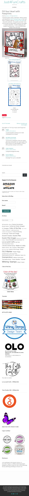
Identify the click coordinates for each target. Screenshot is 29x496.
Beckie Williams (9, 154)
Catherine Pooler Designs (17, 226)
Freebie (3, 240)
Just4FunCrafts (14, 2)
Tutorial (23, 259)
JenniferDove (15, 15)
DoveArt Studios (7, 236)
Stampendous (7, 257)
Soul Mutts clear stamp (19, 20)
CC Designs (5, 228)
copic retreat (24, 228)
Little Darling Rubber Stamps (8, 243)
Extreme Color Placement (21, 238)
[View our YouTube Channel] (13, 494)
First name (5, 200)
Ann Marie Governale (11, 137)
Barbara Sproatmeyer (17, 224)
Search (3, 172)
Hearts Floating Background (16, 19)
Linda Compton (9, 148)
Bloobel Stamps (5, 226)
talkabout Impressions (18, 257)
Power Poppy (16, 252)
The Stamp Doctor (6, 259)
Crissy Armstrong (17, 231)
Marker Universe (5, 247)
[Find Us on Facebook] (11, 494)
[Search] (25, 175)
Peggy (7, 129)
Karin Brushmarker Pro (19, 240)
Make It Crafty (20, 245)
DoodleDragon (5, 233)
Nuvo (21, 249)
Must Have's (21, 247)
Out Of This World (6, 123)
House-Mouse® (10, 240)
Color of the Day (15, 228)
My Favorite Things (5, 249)
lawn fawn (17, 242)
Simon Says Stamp (13, 253)
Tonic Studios (16, 259)
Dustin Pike (17, 236)
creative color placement (7, 231)
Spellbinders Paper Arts (20, 255)
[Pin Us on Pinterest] (17, 494)
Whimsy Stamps (8, 117)
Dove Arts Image (14, 233)
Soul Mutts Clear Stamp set (15, 83)
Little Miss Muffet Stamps (8, 245)
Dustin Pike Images (9, 238)
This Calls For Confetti (7, 378)
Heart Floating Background (14, 59)
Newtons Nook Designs (14, 249)
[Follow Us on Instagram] (15, 494)
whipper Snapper (21, 262)
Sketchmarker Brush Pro (8, 255)
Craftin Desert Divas (15, 230)
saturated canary (5, 253)
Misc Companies (13, 247)
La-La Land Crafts (8, 242)
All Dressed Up (5, 224)
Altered (10, 224)
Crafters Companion (6, 230)
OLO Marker (7, 251)
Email (4, 205)
